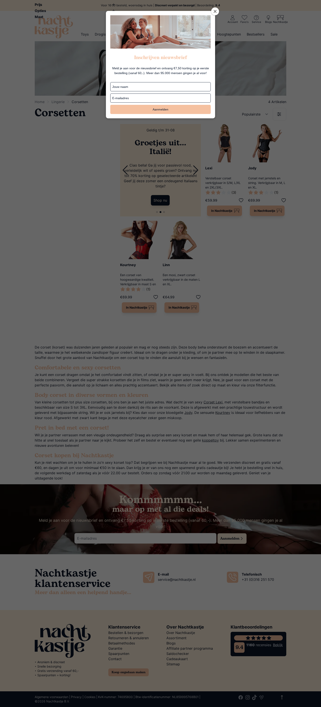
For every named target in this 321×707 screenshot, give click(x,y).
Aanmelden (160, 109)
